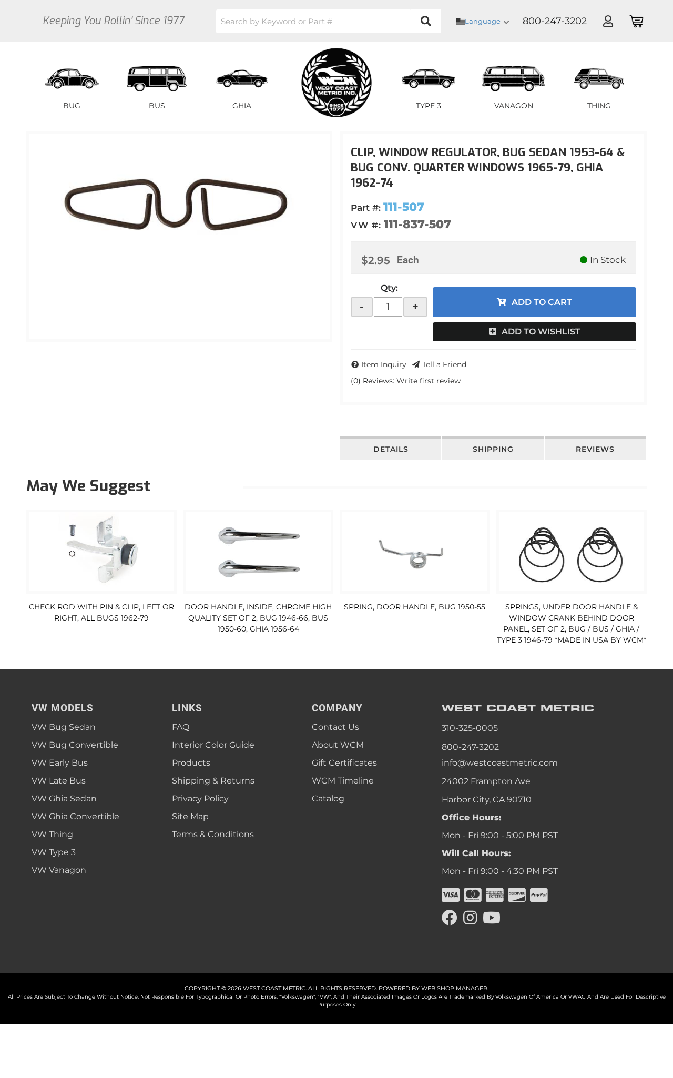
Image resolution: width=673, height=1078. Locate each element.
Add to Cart (542, 302)
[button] (328, 21)
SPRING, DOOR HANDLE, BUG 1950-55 (414, 607)
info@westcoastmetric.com (500, 763)
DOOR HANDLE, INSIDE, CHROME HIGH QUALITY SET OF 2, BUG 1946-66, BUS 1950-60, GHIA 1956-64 (258, 618)
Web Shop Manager (454, 988)
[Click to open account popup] (607, 21)
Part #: (366, 207)
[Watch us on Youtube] (492, 918)
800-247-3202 (470, 747)
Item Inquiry (383, 364)
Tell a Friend (444, 364)
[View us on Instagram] (470, 918)
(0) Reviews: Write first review (406, 380)
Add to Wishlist (541, 332)
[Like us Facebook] (449, 918)
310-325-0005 (470, 728)
